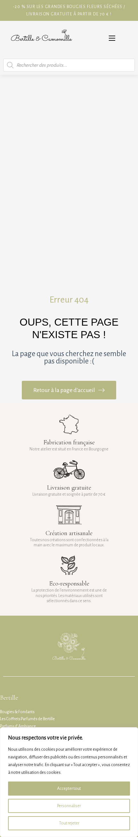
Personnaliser (69, 806)
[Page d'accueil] (41, 38)
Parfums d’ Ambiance (18, 726)
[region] (69, 782)
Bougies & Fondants (17, 712)
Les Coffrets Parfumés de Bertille (27, 719)
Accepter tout (69, 788)
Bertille (9, 698)
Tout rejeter (69, 823)
